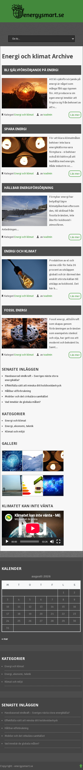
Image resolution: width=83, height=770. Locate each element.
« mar (5, 639)
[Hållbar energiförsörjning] (24, 211)
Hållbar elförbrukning (18, 391)
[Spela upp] (7, 541)
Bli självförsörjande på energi (31, 70)
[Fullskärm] (58, 541)
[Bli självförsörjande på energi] (24, 93)
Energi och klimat (24, 114)
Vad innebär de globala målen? (23, 402)
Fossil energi (15, 310)
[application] (33, 528)
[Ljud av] (52, 541)
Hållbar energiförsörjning (28, 188)
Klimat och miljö (15, 431)
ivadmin (48, 114)
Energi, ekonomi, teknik (19, 426)
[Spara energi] (24, 152)
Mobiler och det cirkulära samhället (26, 396)
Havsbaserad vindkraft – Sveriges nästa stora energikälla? (37, 712)
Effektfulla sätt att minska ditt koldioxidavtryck (33, 385)
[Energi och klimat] (24, 274)
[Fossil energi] (24, 333)
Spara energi (15, 129)
